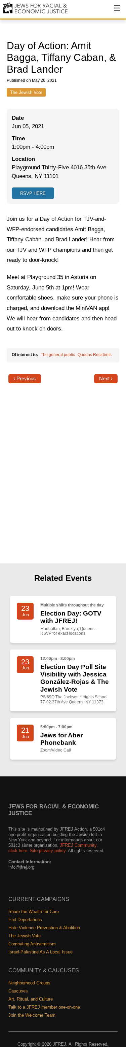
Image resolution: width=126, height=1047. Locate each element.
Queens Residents (95, 354)
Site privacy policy (48, 850)
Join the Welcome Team (31, 1015)
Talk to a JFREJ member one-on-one (44, 1007)
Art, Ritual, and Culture (30, 999)
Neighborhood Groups (29, 982)
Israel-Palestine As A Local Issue (40, 951)
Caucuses (18, 990)
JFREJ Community (78, 845)
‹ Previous (24, 378)
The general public (58, 354)
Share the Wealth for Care (33, 911)
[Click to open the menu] (113, 12)
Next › (106, 378)
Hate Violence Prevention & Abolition (44, 927)
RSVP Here (33, 193)
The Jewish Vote (26, 92)
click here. (18, 850)
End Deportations (25, 919)
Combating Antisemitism (32, 943)
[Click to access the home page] (36, 13)
